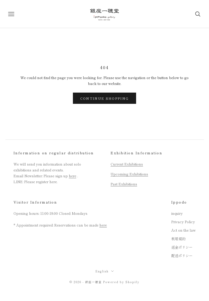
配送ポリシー (182, 255)
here (72, 175)
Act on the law (183, 230)
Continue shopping (104, 98)
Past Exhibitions (124, 183)
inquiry (177, 213)
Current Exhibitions (127, 164)
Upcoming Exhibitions (129, 174)
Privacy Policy (183, 221)
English (102, 271)
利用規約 (178, 238)
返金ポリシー (182, 247)
